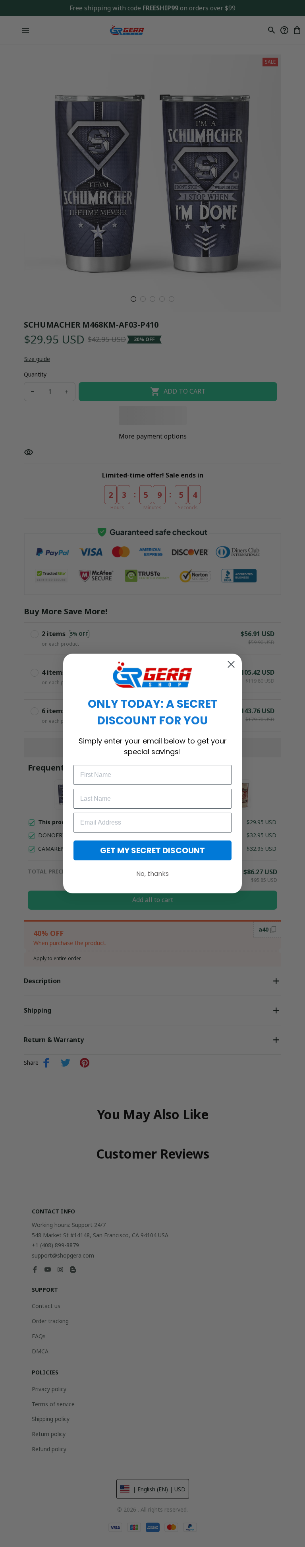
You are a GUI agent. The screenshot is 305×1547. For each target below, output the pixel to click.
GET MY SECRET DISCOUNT (152, 850)
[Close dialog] (231, 664)
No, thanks (152, 873)
